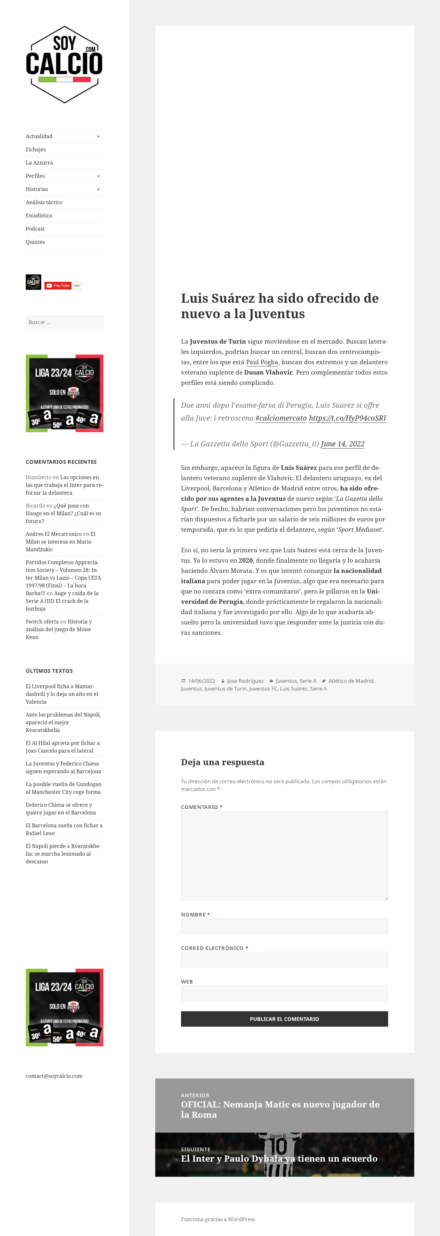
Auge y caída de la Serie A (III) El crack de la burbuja (62, 601)
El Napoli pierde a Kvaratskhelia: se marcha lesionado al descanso (63, 853)
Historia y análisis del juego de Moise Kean (59, 629)
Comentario (202, 807)
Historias (37, 189)
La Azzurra (39, 162)
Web (187, 981)
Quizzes (35, 241)
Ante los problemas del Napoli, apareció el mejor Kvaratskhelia (63, 722)
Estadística (39, 215)
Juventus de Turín (226, 688)
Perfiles (35, 175)
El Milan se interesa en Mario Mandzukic (60, 541)
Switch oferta (42, 621)
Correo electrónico (214, 948)
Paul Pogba (262, 362)
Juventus (286, 680)
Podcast (35, 228)
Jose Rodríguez (245, 680)
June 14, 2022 (343, 443)
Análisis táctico (44, 202)
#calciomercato (281, 418)
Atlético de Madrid (351, 680)
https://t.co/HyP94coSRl (347, 418)
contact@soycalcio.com (54, 1075)
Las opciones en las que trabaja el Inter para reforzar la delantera (64, 485)
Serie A (308, 680)
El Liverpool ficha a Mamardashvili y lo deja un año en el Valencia (62, 694)
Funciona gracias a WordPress (218, 1219)
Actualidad (39, 136)
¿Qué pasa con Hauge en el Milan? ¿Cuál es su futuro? (63, 513)
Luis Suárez (294, 688)
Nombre (195, 914)
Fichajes (36, 149)
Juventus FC (263, 688)
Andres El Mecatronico (54, 533)
